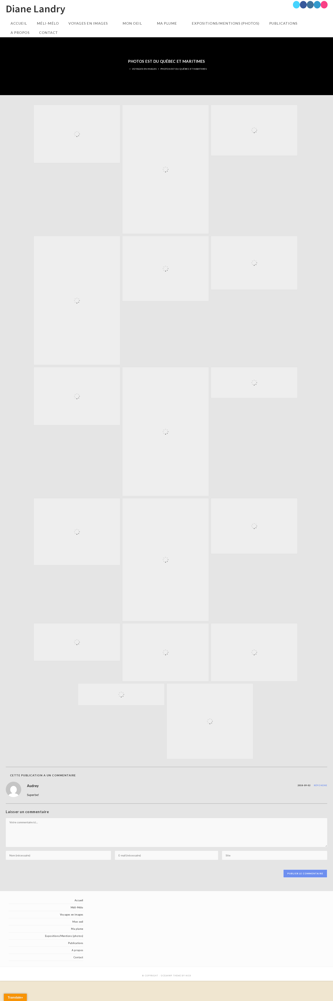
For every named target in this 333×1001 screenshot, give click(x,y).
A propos (77, 950)
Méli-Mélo (77, 907)
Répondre (320, 785)
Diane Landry (35, 9)
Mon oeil (77, 921)
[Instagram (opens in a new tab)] (310, 4)
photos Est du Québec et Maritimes (184, 68)
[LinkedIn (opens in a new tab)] (317, 4)
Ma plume (77, 928)
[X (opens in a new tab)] (296, 4)
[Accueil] (127, 68)
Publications (75, 943)
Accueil (79, 900)
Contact (78, 957)
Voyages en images (71, 914)
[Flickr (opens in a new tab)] (324, 4)
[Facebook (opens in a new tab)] (303, 4)
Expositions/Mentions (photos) (64, 935)
